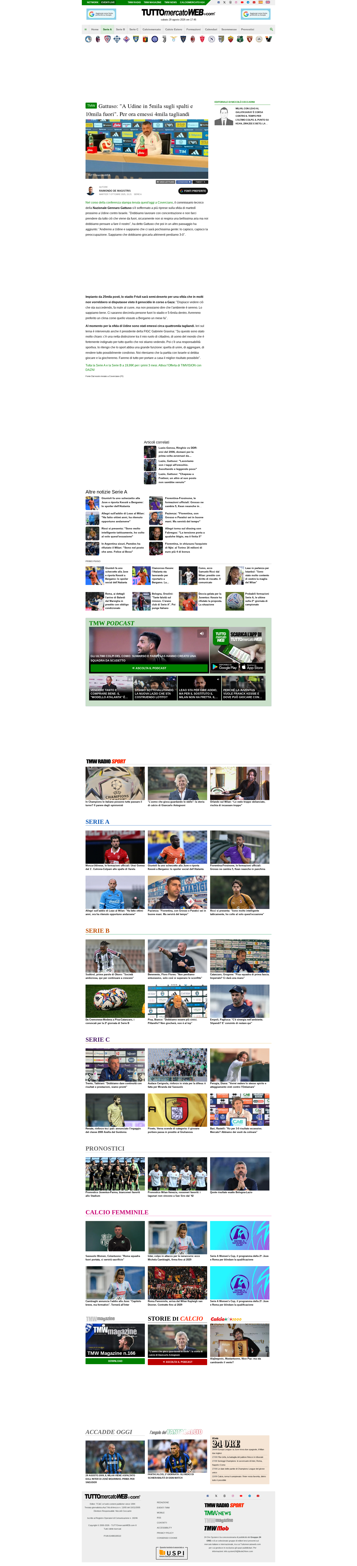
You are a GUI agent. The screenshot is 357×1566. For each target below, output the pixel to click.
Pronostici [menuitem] (247, 29)
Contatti (162, 1523)
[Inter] (155, 39)
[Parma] (221, 39)
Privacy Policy (165, 1533)
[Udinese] (259, 39)
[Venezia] (268, 39)
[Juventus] (164, 39)
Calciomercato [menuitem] (152, 29)
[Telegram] (248, 2)
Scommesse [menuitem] (229, 29)
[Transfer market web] (268, 2)
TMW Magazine (152, 2)
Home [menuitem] (95, 29)
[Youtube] (242, 2)
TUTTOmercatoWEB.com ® (124, 1525)
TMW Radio (134, 2)
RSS (159, 1518)
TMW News (170, 2)
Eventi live (108, 2)
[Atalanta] (88, 39)
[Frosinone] (136, 39)
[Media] (254, 2)
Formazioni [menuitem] (193, 29)
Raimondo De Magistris (115, 190)
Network (93, 2)
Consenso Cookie (167, 1538)
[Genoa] (145, 39)
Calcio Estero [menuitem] (173, 29)
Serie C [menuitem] (133, 29)
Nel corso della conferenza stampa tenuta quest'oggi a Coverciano (129, 202)
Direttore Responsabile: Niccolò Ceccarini (112, 1511)
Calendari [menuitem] (211, 29)
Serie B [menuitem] (120, 29)
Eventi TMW (163, 1508)
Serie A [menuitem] (107, 29)
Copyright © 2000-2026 (98, 1525)
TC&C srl (100, 1504)
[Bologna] (98, 39)
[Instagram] (236, 2)
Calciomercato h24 (192, 2)
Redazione (163, 1503)
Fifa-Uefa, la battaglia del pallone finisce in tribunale (240, 1457)
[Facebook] (218, 2)
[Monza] (202, 39)
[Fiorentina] (126, 39)
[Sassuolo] (240, 39)
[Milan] (193, 39)
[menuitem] (85, 29)
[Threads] (230, 2)
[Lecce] (183, 39)
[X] (224, 2)
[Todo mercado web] (260, 2)
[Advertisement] (242, 248)
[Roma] (230, 39)
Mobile (161, 1513)
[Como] (117, 39)
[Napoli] (212, 39)
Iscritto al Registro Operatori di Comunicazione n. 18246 (112, 1518)
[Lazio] (174, 39)
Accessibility (164, 1528)
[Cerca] (271, 29)
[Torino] (249, 39)
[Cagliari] (107, 39)
